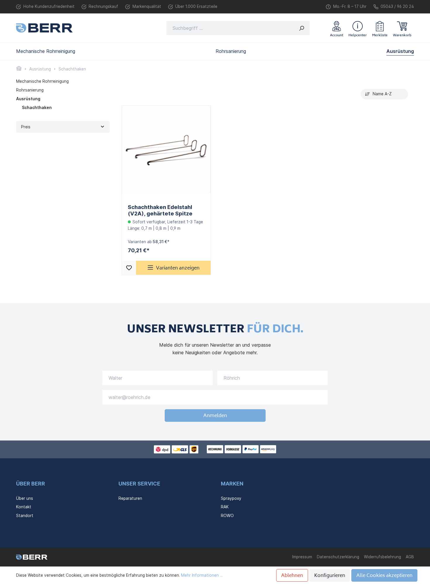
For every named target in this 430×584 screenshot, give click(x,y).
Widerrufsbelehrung (382, 556)
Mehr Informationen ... (202, 575)
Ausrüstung (28, 98)
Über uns (24, 498)
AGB (410, 556)
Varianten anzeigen (177, 268)
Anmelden (215, 416)
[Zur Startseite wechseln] (44, 27)
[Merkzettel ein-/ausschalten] (129, 268)
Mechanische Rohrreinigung (42, 81)
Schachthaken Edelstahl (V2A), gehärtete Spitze (160, 210)
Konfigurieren (329, 576)
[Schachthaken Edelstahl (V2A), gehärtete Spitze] (166, 149)
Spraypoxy (231, 498)
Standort (24, 515)
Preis (25, 127)
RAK (225, 506)
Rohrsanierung (30, 90)
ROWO (227, 515)
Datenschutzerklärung (338, 556)
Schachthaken (37, 107)
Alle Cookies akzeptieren (384, 576)
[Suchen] (302, 28)
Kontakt (23, 506)
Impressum (302, 556)
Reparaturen (130, 498)
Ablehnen (292, 576)
